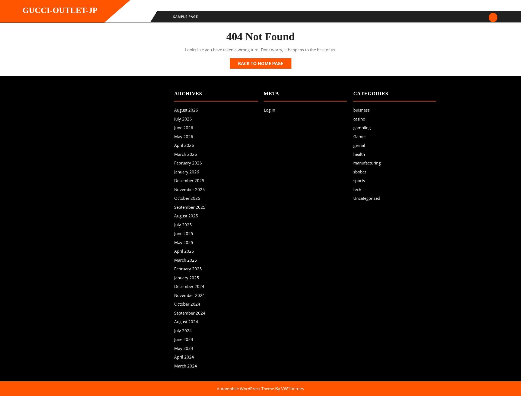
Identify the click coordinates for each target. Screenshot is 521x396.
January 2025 (186, 277)
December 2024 (189, 286)
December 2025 (189, 180)
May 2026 (183, 136)
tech (357, 189)
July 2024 (183, 330)
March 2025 (185, 260)
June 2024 (183, 339)
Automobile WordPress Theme (245, 388)
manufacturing (367, 163)
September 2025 (189, 207)
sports (359, 180)
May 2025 (183, 242)
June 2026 (183, 127)
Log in (269, 110)
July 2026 (183, 119)
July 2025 (183, 224)
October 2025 (187, 198)
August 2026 (186, 110)
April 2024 (184, 357)
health (359, 154)
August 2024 (186, 321)
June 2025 (183, 233)
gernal (359, 145)
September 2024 (189, 313)
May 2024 (183, 348)
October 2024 (187, 304)
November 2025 (189, 189)
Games (359, 136)
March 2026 (185, 154)
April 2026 (184, 145)
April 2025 (184, 251)
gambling (362, 127)
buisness (361, 110)
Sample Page (185, 16)
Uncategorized (366, 198)
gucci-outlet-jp (60, 10)
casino (359, 119)
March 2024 (185, 366)
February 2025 (188, 268)
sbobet (359, 172)
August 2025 (186, 215)
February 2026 (188, 163)
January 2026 (186, 172)
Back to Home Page (264, 64)
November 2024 (189, 295)
